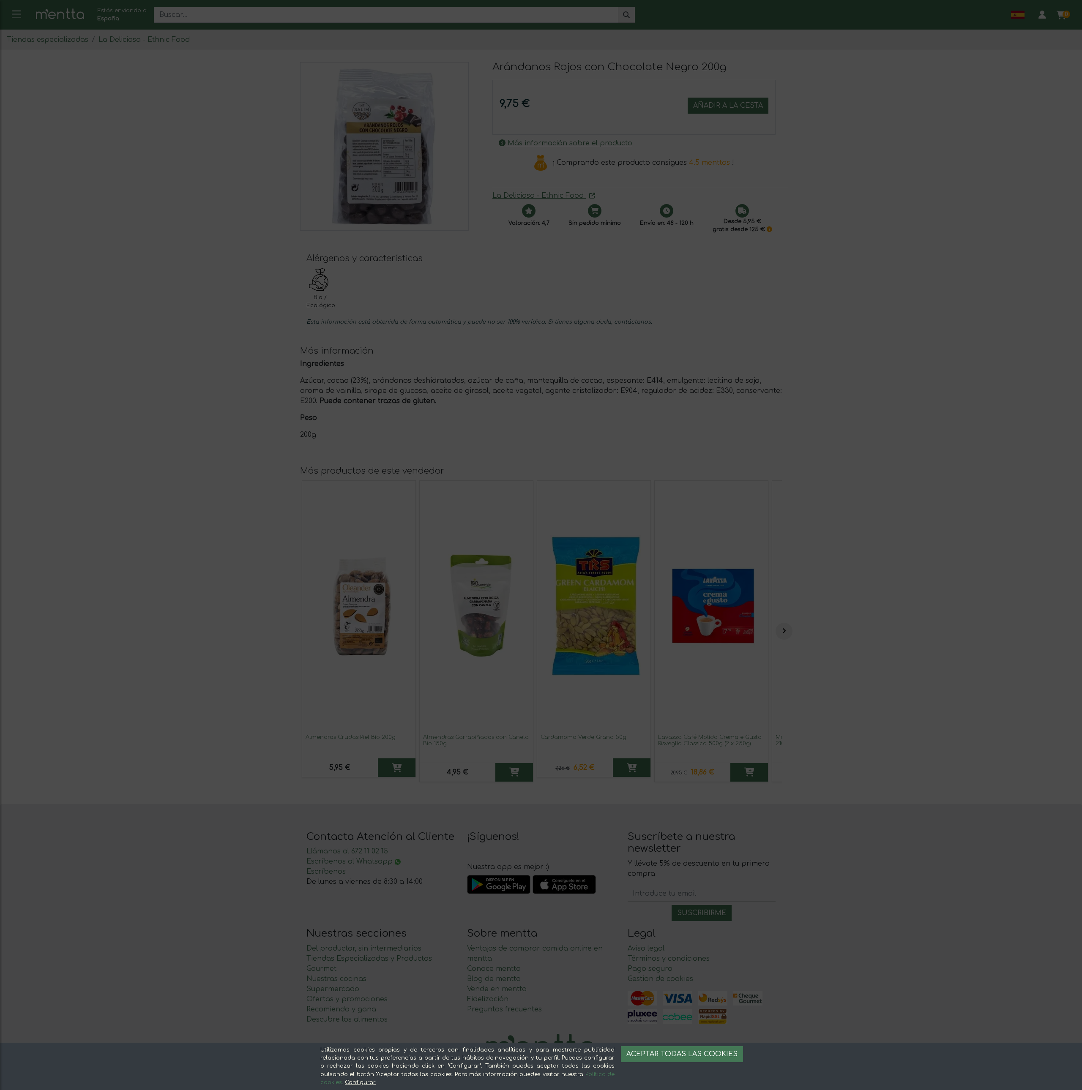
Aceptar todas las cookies (682, 1054)
